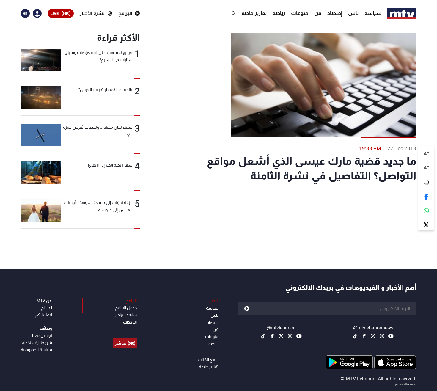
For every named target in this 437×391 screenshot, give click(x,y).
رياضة (279, 13)
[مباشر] (125, 329)
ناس (353, 13)
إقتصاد (334, 13)
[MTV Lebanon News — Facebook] (364, 336)
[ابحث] (234, 13)
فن (317, 13)
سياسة (372, 13)
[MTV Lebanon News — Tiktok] (355, 336)
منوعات (299, 13)
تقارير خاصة (254, 13)
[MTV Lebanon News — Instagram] (382, 336)
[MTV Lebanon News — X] (373, 336)
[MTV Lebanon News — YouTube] (390, 336)
